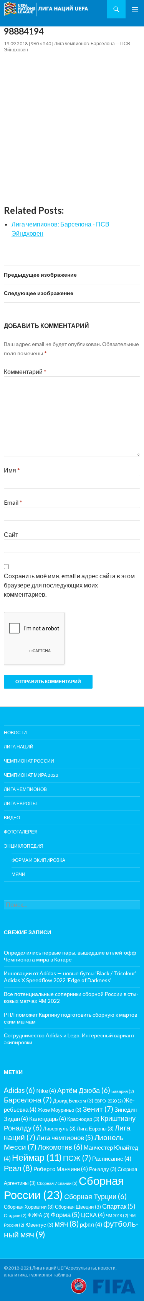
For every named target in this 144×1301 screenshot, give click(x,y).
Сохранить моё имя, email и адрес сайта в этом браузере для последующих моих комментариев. (69, 585)
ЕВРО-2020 (108, 1100)
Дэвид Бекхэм (73, 1101)
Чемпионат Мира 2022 (31, 775)
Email (13, 502)
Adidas (19, 1090)
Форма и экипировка (38, 860)
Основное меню (135, 9)
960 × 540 (41, 43)
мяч (67, 1223)
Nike (46, 1090)
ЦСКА (93, 1214)
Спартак (119, 1206)
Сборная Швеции (78, 1207)
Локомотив (60, 1147)
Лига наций (18, 747)
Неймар (37, 1157)
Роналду (102, 1169)
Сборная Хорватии (29, 1207)
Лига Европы (20, 803)
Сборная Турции (95, 1196)
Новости (15, 732)
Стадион (15, 1215)
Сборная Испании (57, 1183)
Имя (12, 470)
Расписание (111, 1158)
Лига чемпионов (25, 789)
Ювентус (39, 1225)
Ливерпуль (59, 1128)
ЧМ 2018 (117, 1215)
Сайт (11, 534)
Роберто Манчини (60, 1168)
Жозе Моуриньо (59, 1110)
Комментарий (25, 371)
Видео (12, 817)
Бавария (122, 1091)
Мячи (18, 874)
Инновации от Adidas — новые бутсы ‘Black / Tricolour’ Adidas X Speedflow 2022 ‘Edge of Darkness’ (70, 976)
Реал (18, 1168)
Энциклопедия (23, 846)
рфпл (91, 1224)
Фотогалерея (21, 832)
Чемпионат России (29, 761)
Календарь (47, 1118)
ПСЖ (77, 1157)
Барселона (28, 1099)
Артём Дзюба (83, 1090)
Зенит (98, 1108)
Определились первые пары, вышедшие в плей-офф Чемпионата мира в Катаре (70, 956)
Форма (65, 1215)
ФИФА (39, 1215)
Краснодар (83, 1119)
